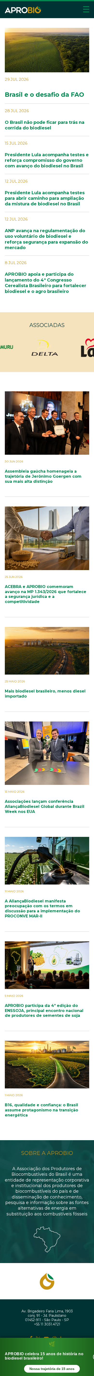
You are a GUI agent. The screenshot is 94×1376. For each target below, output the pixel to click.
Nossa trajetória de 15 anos (51, 1369)
